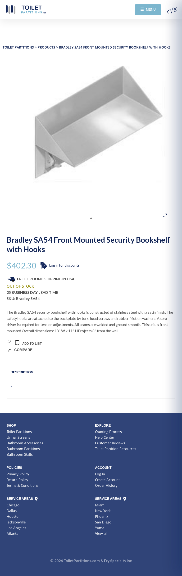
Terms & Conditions (22, 485)
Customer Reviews (110, 443)
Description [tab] (22, 372)
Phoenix (101, 516)
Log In (100, 474)
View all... (102, 533)
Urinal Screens (18, 437)
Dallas (12, 510)
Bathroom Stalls (20, 454)
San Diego (103, 522)
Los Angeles (16, 527)
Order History (106, 485)
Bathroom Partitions (23, 448)
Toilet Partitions (26, 9)
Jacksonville (16, 522)
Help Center (104, 437)
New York (103, 510)
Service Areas (20, 498)
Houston (14, 516)
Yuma (99, 527)
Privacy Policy (18, 474)
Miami (100, 505)
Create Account (107, 479)
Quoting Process (108, 431)
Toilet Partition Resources (115, 448)
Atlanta (12, 533)
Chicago (13, 505)
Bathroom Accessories (25, 443)
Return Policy (17, 479)
